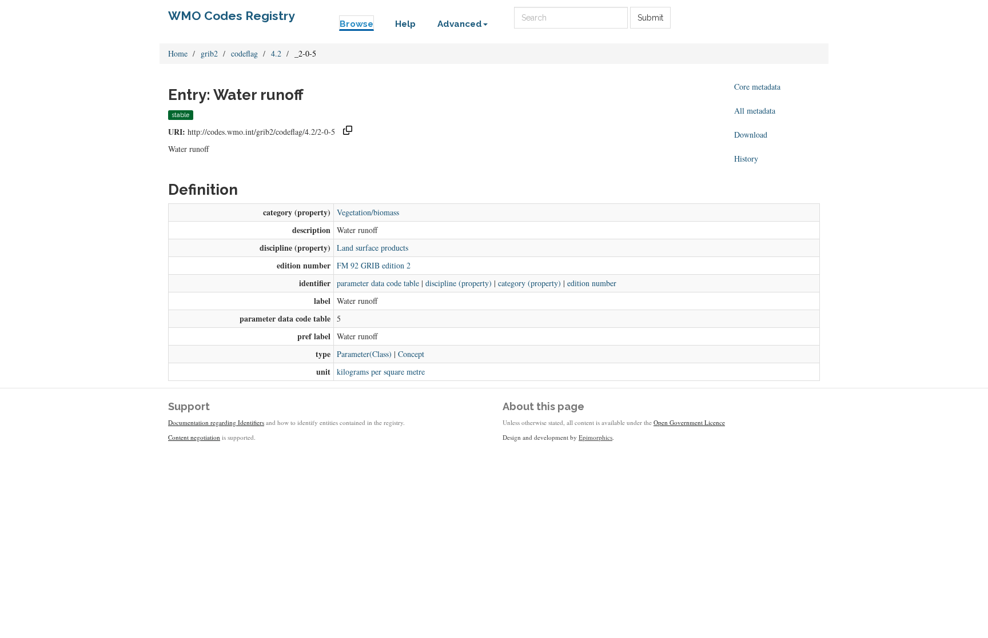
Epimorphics (595, 437)
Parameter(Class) (364, 353)
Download (750, 134)
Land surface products (372, 247)
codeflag (244, 53)
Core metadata (757, 86)
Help (405, 24)
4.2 (276, 53)
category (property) (529, 283)
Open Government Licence (689, 422)
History (746, 158)
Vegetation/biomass (368, 212)
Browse (356, 24)
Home (178, 53)
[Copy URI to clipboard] (347, 131)
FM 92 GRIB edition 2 (374, 265)
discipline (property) (458, 283)
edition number (591, 283)
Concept (411, 353)
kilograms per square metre (381, 371)
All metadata (754, 110)
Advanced (459, 24)
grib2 (209, 53)
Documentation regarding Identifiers (216, 422)
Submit (650, 17)
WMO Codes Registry (231, 16)
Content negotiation (194, 437)
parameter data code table (378, 283)
